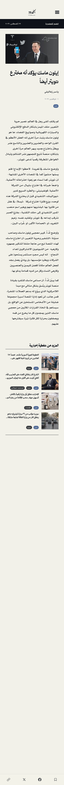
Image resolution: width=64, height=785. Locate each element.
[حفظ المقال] (55, 779)
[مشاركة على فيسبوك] (40, 779)
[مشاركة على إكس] (24, 779)
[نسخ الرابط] (8, 779)
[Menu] (57, 12)
